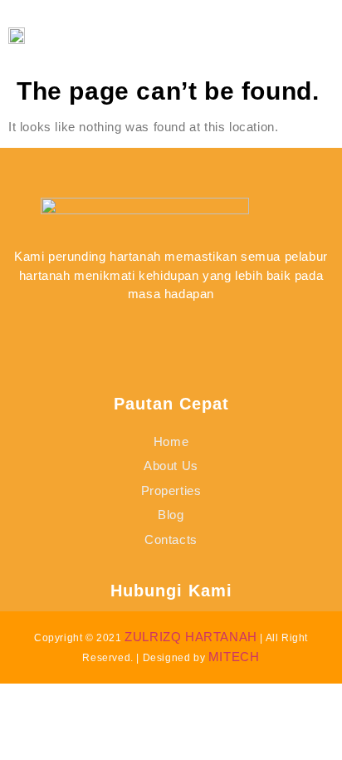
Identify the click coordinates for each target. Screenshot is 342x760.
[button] (288, 35)
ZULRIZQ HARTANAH (191, 637)
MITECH (234, 657)
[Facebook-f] (112, 333)
